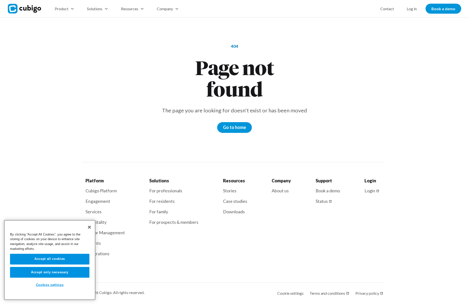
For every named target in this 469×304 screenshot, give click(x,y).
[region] (50, 260)
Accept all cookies (49, 259)
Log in (412, 8)
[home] (27, 8)
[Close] (89, 227)
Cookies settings (50, 285)
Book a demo (443, 8)
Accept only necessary (49, 272)
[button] (64, 9)
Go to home (234, 127)
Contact (387, 8)
